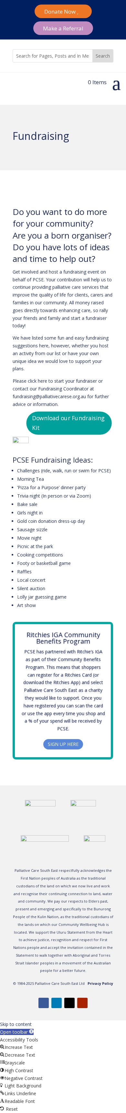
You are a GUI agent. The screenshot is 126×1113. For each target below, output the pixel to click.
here (42, 381)
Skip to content (16, 1024)
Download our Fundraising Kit (68, 423)
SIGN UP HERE (63, 744)
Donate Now (60, 11)
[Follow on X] (69, 1003)
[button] (17, 1032)
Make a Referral (63, 28)
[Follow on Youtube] (82, 1003)
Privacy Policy (100, 983)
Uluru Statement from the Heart (84, 932)
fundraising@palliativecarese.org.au (49, 396)
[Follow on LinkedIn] (56, 1003)
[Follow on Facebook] (43, 1003)
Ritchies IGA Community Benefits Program (63, 638)
